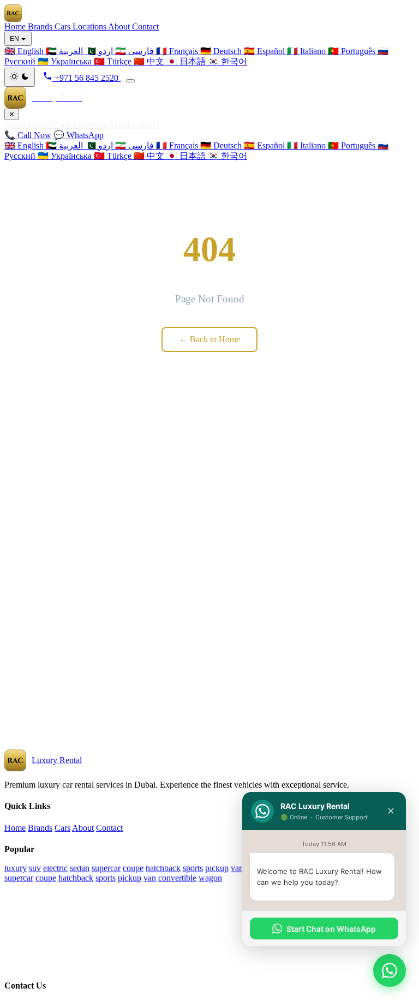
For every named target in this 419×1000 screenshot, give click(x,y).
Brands (41, 26)
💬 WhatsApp (78, 135)
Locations (90, 26)
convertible (177, 878)
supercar (106, 868)
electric (55, 868)
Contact (145, 26)
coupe (133, 868)
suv (35, 868)
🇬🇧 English (25, 145)
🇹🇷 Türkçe (114, 155)
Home (16, 26)
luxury (15, 868)
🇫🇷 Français (178, 145)
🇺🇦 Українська (66, 155)
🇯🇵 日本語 (187, 155)
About (120, 26)
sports (193, 868)
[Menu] (130, 80)
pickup (217, 868)
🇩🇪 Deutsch (222, 145)
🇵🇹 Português (353, 145)
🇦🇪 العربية (65, 145)
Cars (64, 26)
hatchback (163, 868)
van (237, 868)
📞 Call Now (27, 135)
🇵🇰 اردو (100, 145)
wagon (210, 878)
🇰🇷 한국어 (227, 155)
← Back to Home (209, 339)
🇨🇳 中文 (150, 155)
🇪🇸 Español (265, 145)
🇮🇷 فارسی (135, 145)
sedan (79, 868)
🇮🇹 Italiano (307, 145)
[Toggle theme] (19, 77)
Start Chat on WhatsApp (331, 928)
